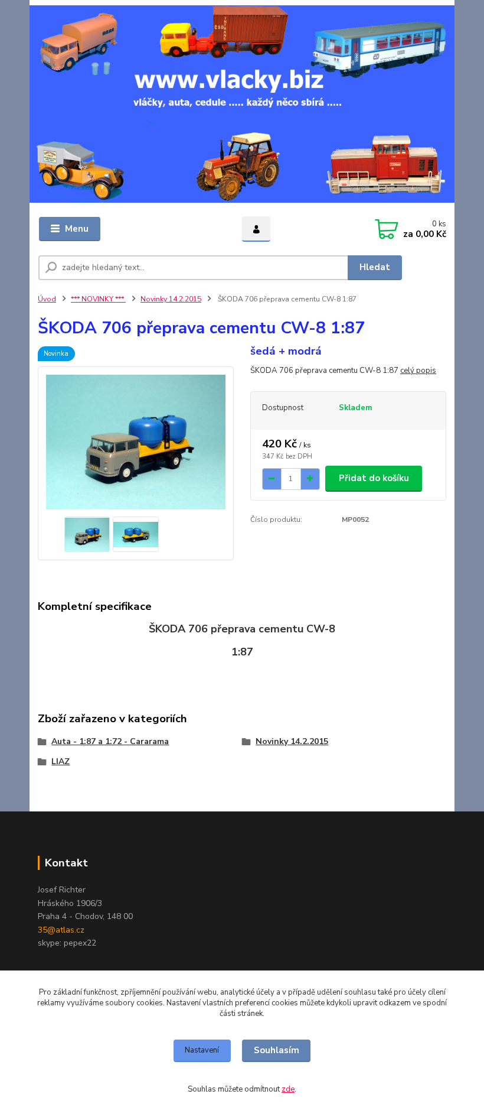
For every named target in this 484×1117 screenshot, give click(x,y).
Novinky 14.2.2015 (170, 299)
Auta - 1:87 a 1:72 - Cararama (110, 741)
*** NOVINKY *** (98, 299)
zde (288, 1089)
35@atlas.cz (61, 930)
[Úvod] (242, 104)
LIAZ (60, 761)
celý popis (418, 370)
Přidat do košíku (374, 478)
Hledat (374, 267)
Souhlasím (276, 1050)
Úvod (47, 299)
